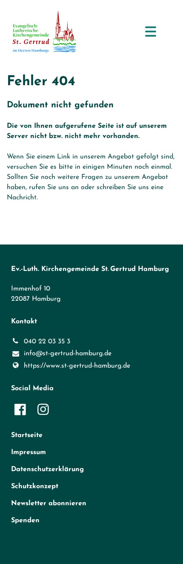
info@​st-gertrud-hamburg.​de (68, 353)
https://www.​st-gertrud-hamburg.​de (77, 366)
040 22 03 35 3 (47, 341)
